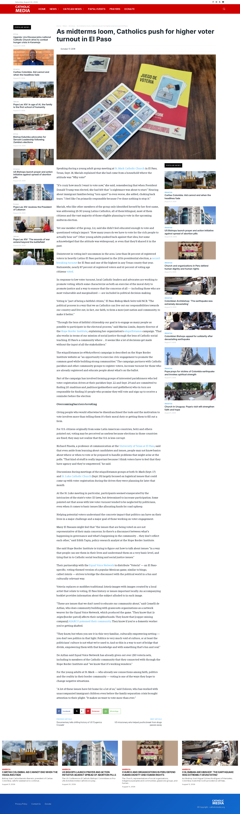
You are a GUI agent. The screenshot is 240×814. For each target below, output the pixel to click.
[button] (224, 9)
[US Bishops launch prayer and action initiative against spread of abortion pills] (33, 192)
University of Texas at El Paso (136, 445)
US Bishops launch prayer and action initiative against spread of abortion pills (33, 174)
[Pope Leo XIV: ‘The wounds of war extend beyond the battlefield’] (33, 257)
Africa (15, 34)
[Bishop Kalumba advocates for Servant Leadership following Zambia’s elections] (33, 157)
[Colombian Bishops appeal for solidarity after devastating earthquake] (190, 321)
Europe (16, 204)
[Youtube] (223, 2)
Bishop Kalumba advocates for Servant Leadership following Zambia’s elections (29, 139)
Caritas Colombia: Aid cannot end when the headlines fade (31, 73)
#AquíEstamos (133, 331)
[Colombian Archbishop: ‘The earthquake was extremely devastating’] (190, 286)
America (16, 69)
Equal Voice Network (101, 565)
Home (59, 26)
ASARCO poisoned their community (90, 621)
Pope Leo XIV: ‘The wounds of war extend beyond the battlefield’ (31, 240)
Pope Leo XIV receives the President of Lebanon (32, 208)
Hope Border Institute (74, 331)
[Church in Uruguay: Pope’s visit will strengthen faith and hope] (190, 391)
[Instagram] (216, 2)
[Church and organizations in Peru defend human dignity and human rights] (190, 250)
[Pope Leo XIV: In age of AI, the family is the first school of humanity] (33, 122)
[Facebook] (213, 2)
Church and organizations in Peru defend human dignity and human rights (148, 773)
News (65, 26)
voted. (70, 271)
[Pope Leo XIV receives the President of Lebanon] (33, 224)
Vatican (16, 101)
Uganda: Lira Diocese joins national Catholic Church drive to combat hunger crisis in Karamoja (32, 40)
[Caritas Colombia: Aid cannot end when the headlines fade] (33, 90)
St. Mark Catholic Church (130, 168)
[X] (219, 2)
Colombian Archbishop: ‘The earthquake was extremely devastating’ (208, 773)
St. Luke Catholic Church (76, 476)
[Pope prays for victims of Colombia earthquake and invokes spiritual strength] (190, 356)
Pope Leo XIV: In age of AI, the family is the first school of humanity (32, 105)
